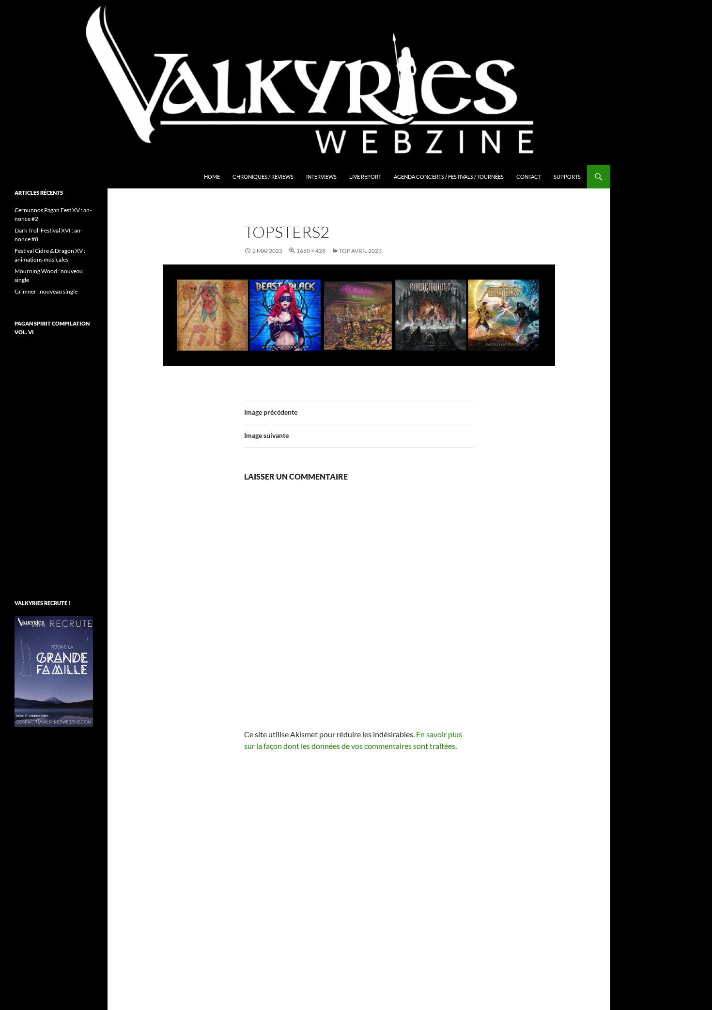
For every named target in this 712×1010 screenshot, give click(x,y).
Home (212, 176)
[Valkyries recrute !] (54, 670)
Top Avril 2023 (360, 250)
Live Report (365, 176)
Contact (528, 176)
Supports (567, 176)
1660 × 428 (310, 250)
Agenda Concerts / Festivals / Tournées (449, 176)
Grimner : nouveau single (46, 291)
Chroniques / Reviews (263, 176)
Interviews (321, 176)
